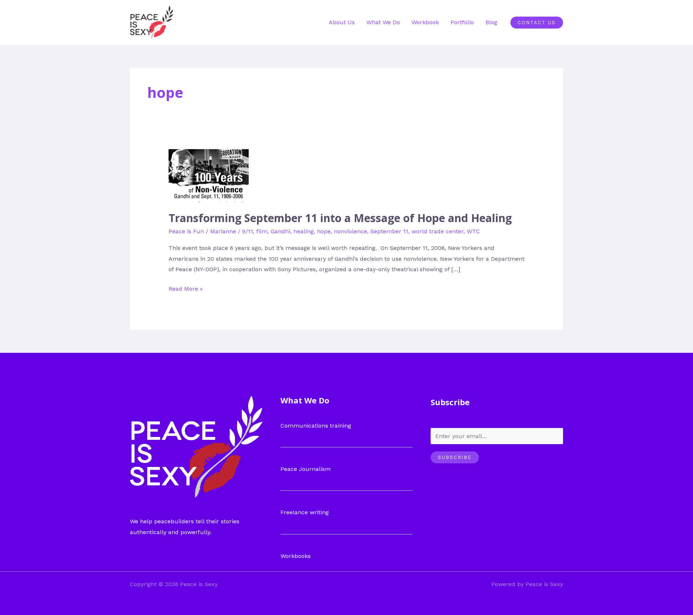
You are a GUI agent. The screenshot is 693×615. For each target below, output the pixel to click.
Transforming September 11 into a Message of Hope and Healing (340, 218)
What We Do (383, 22)
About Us (342, 22)
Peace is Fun (186, 231)
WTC (473, 231)
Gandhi (280, 231)
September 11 (389, 231)
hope (324, 231)
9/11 (247, 231)
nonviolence (350, 231)
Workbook (425, 22)
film (261, 231)
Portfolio (462, 22)
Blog (491, 22)
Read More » (186, 287)
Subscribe (455, 457)
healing (303, 231)
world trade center (437, 231)
